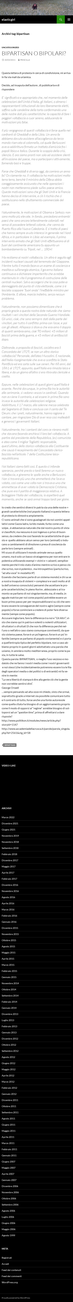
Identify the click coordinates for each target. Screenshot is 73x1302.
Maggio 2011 (8, 1130)
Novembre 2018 (10, 841)
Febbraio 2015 (9, 970)
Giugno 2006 (8, 1223)
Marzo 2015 (8, 964)
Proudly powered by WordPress (16, 1298)
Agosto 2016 (8, 897)
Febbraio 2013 (9, 1026)
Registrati (7, 1257)
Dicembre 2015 (10, 927)
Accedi (5, 1263)
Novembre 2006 (10, 1192)
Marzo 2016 (8, 909)
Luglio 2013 (8, 1020)
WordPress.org (10, 1282)
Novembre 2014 (10, 983)
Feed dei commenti (12, 1276)
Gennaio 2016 (9, 921)
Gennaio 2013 (9, 1032)
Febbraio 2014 (9, 1001)
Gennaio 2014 (9, 1007)
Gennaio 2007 (9, 1180)
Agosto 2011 (8, 1118)
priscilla (25, 60)
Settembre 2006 (10, 1204)
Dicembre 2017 (10, 860)
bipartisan (10, 745)
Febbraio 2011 (9, 1149)
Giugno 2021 (8, 829)
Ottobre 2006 (9, 1198)
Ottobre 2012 (9, 1044)
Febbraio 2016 (9, 915)
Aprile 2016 (8, 903)
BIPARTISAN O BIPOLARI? (34, 53)
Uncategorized (10, 47)
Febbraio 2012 (9, 1087)
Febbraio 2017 (9, 878)
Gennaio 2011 (9, 1155)
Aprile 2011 (8, 1136)
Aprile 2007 (8, 1173)
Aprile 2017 (8, 872)
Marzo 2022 (8, 817)
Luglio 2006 (8, 1216)
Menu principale (69, 19)
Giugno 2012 (8, 1063)
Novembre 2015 (10, 934)
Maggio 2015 (8, 952)
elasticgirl (8, 19)
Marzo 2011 (8, 1143)
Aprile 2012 (8, 1075)
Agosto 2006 (8, 1210)
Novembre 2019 (10, 835)
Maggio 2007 (8, 1167)
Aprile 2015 (8, 958)
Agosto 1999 (8, 1235)
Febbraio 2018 (9, 854)
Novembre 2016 (10, 891)
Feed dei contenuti (11, 1270)
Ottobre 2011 (9, 1106)
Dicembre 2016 (10, 884)
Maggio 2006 (8, 1229)
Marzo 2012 (8, 1081)
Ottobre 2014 (9, 989)
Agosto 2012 (8, 1057)
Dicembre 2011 (10, 1100)
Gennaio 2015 (9, 977)
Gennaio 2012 (9, 1093)
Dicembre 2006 (10, 1186)
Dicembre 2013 (10, 1014)
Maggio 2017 (8, 866)
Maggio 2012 (8, 1069)
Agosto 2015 (8, 946)
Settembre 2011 (10, 1112)
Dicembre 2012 (10, 1038)
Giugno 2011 (8, 1124)
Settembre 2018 (10, 848)
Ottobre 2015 (9, 940)
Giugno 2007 (8, 1161)
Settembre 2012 (10, 1050)
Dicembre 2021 (10, 823)
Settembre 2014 (10, 995)
